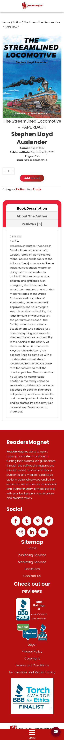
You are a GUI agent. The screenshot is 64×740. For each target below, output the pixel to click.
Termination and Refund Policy (32, 672)
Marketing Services (32, 562)
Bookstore (32, 569)
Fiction (17, 22)
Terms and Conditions (32, 665)
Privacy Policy (32, 651)
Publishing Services (32, 555)
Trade (37, 189)
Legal (32, 644)
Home (6, 22)
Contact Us (32, 576)
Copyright (32, 658)
